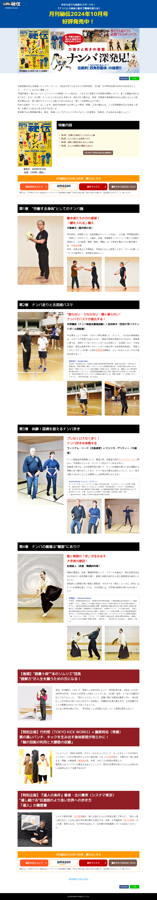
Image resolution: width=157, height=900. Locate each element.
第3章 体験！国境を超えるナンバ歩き (77, 142)
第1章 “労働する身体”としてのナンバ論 (78, 135)
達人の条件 (129, 820)
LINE (134, 78)
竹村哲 (110, 757)
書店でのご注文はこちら (122, 186)
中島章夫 (75, 245)
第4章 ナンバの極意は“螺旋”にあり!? (77, 145)
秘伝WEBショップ (34, 186)
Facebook (124, 78)
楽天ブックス (93, 186)
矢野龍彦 (100, 350)
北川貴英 (78, 816)
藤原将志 (82, 760)
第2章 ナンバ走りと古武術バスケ (75, 138)
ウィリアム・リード (128, 459)
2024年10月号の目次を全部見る (98, 152)
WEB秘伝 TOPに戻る (11, 8)
